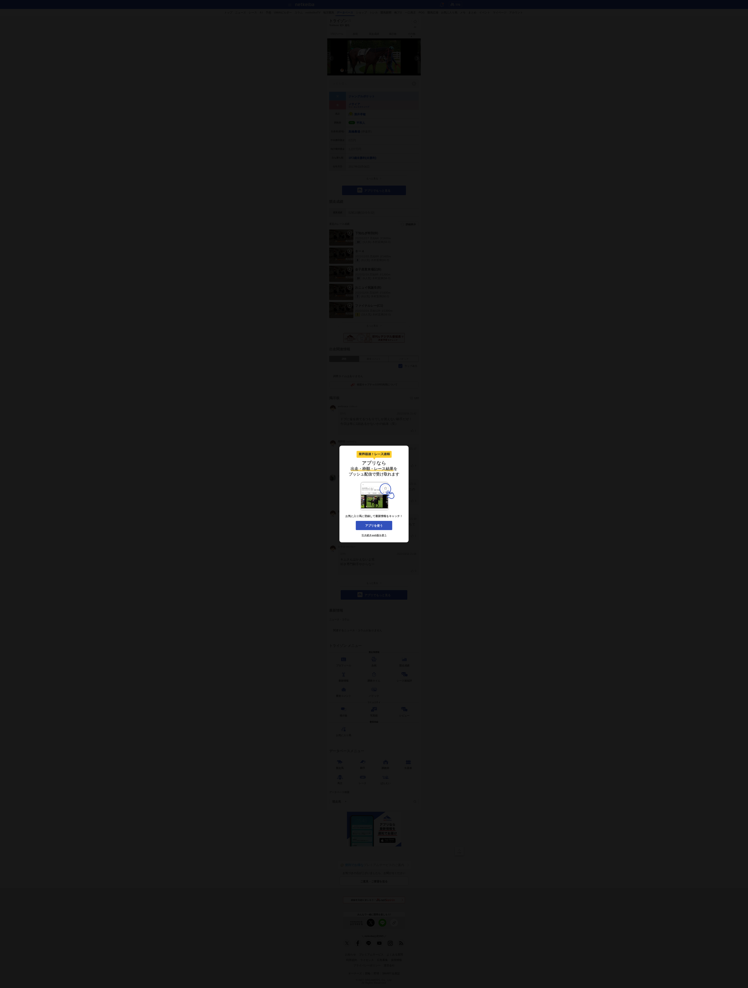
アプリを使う (374, 525)
